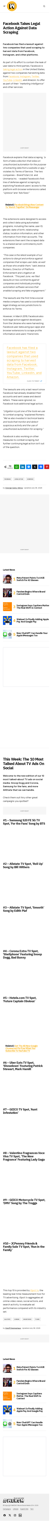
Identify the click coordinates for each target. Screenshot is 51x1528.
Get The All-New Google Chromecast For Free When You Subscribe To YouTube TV (21, 1048)
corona (16, 1319)
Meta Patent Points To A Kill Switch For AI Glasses (30, 579)
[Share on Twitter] (34, 467)
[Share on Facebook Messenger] (28, 467)
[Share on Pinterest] (46, 467)
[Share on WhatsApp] (16, 467)
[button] (4, 6)
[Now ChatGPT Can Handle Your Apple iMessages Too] (7, 634)
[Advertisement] (25, 121)
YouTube (7, 79)
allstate (7, 1319)
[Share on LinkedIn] (22, 467)
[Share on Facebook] (40, 467)
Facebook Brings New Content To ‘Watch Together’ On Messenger (24, 206)
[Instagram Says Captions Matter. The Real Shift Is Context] (7, 606)
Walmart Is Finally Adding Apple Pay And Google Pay (33, 620)
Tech (32, 1509)
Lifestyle (15, 1509)
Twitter (35, 76)
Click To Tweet (33, 381)
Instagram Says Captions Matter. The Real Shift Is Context (33, 606)
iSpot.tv (34, 1290)
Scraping (30, 479)
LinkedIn (17, 79)
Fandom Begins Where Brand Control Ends (31, 593)
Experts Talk (24, 1509)
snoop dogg (27, 1319)
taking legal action (12, 69)
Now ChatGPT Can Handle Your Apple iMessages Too (32, 634)
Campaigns (7, 1509)
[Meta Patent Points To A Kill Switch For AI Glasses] (7, 579)
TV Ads (37, 1319)
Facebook (14, 76)
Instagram (25, 76)
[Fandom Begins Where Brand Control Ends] (7, 592)
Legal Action (19, 479)
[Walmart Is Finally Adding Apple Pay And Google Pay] (7, 620)
